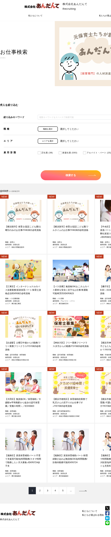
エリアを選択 (47, 141)
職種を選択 (47, 129)
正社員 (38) (47, 152)
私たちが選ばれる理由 (93, 515)
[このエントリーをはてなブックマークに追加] (107, 518)
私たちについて (35, 15)
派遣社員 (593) (69, 152)
